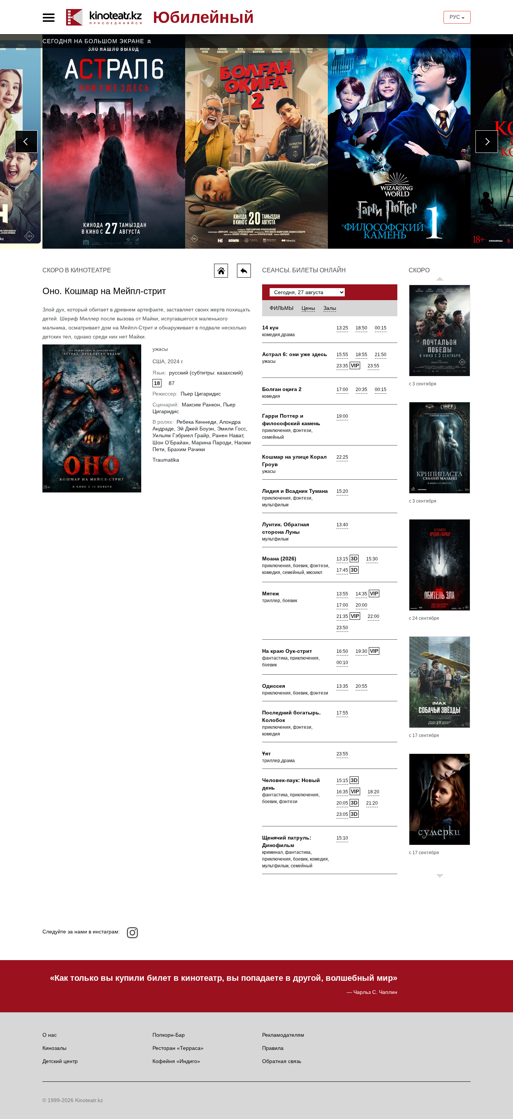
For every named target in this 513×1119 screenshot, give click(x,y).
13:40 (342, 524)
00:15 (380, 328)
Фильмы (281, 308)
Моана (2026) (279, 559)
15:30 (372, 559)
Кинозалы (54, 1048)
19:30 (361, 651)
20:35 (361, 389)
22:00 (373, 616)
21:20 (372, 803)
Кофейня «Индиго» (176, 1061)
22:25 (342, 457)
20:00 (361, 605)
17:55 (342, 713)
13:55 (342, 593)
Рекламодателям (283, 1035)
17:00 (342, 389)
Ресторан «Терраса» (178, 1048)
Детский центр (60, 1061)
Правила (273, 1048)
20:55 (361, 686)
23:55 (373, 365)
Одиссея (273, 686)
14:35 (361, 593)
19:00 (342, 416)
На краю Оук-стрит (287, 651)
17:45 (342, 570)
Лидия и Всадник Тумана (295, 491)
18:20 (373, 791)
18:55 (361, 354)
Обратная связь (281, 1061)
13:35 (342, 686)
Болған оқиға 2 (282, 389)
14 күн (270, 328)
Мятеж (270, 593)
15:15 (342, 780)
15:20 (342, 491)
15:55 (342, 354)
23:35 (342, 365)
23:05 (342, 814)
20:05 (342, 803)
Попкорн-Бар (168, 1035)
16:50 (342, 651)
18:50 (361, 328)
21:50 (380, 354)
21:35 (342, 616)
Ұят (266, 754)
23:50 (342, 627)
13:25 (342, 328)
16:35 (342, 791)
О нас (49, 1035)
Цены (308, 308)
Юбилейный (203, 17)
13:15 (342, 559)
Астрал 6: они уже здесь (294, 354)
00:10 (342, 662)
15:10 (342, 838)
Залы (329, 308)
